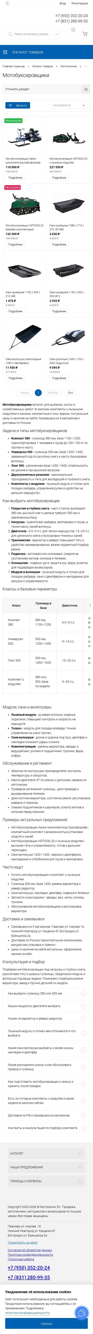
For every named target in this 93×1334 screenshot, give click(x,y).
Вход (63, 3)
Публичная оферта (21, 1259)
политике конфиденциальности (27, 1313)
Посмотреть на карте (22, 1242)
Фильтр (21, 105)
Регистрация (80, 3)
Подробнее (15, 177)
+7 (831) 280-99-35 (71, 21)
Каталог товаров (27, 52)
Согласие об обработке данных (30, 1250)
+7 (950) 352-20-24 (71, 15)
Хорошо (46, 1323)
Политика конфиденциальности (30, 1254)
